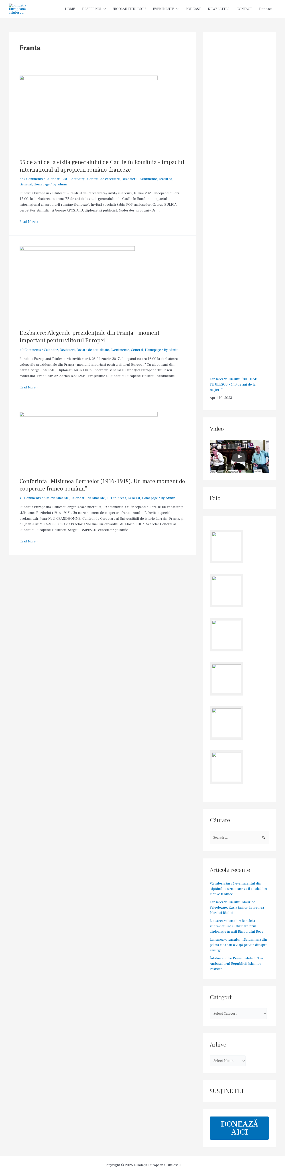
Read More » (29, 222)
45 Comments (30, 498)
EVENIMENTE (163, 9)
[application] (103, 9)
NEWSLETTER (219, 9)
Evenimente (147, 179)
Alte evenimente (56, 498)
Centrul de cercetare (103, 179)
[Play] (239, 456)
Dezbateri (129, 179)
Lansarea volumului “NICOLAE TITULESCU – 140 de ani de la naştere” (233, 384)
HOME (70, 9)
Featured (165, 179)
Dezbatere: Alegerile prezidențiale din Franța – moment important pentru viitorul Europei (89, 336)
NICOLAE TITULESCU (129, 9)
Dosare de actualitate (93, 350)
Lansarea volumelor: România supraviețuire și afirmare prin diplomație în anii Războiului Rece (236, 926)
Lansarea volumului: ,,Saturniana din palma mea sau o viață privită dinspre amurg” (238, 944)
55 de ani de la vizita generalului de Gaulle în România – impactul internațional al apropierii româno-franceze (102, 166)
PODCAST (193, 9)
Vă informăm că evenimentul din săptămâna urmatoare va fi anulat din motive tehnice (238, 888)
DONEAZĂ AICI (239, 1128)
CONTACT (244, 9)
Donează (266, 9)
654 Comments (31, 179)
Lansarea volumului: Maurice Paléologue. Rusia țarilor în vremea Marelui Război (237, 907)
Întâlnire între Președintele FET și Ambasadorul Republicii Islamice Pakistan (236, 963)
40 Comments (30, 350)
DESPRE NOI (91, 9)
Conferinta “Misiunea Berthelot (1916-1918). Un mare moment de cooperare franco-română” (102, 485)
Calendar (53, 179)
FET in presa (116, 498)
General (26, 184)
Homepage (42, 184)
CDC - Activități (73, 179)
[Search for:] (239, 837)
